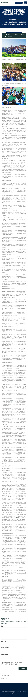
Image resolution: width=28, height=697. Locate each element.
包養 (22, 414)
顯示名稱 (3, 641)
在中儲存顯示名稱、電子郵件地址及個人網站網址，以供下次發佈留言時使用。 (14, 663)
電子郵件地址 (5, 648)
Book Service (18, 2)
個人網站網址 (4, 654)
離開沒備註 (5, 3)
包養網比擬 (15, 517)
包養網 (11, 400)
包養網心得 (16, 238)
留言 (2, 626)
